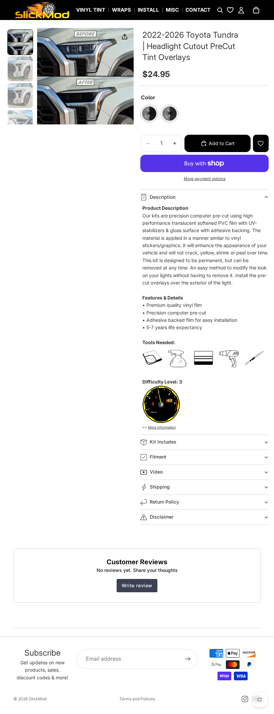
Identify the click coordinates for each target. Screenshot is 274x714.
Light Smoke (169, 113)
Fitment (158, 457)
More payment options (205, 178)
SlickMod (37, 698)
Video (156, 472)
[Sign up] (188, 659)
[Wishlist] (230, 10)
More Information (162, 427)
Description (162, 197)
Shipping (160, 487)
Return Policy (164, 502)
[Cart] (256, 10)
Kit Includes (163, 442)
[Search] (220, 10)
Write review (137, 585)
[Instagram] (245, 699)
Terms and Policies (137, 698)
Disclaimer (161, 517)
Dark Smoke (149, 113)
